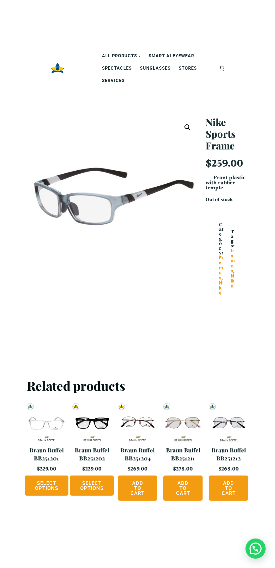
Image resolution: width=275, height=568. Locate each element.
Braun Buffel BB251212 (229, 454)
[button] (187, 127)
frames (233, 260)
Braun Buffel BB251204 (137, 454)
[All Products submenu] (139, 56)
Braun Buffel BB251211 (183, 454)
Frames (221, 267)
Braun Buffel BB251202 (92, 454)
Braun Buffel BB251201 (47, 454)
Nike (232, 280)
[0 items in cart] (222, 68)
